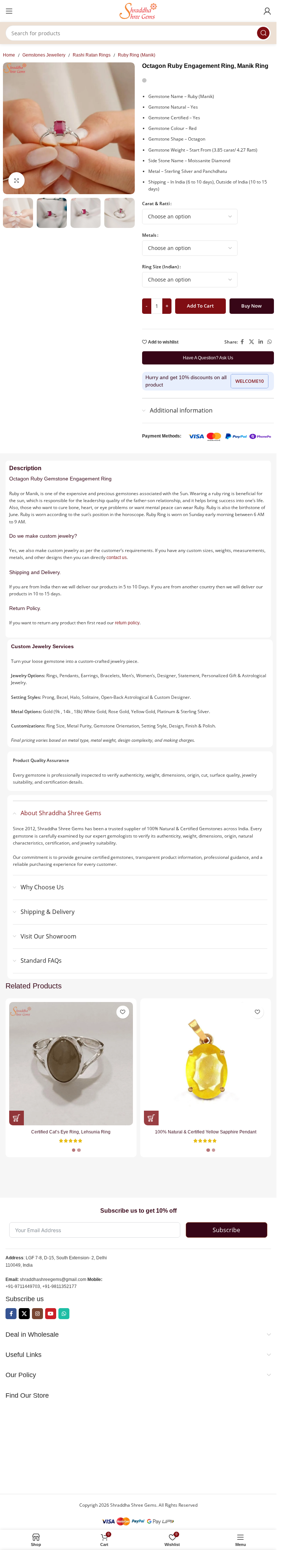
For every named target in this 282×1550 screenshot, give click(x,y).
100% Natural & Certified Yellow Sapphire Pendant (205, 1132)
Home (9, 55)
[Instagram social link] (37, 1313)
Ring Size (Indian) (160, 267)
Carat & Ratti (156, 203)
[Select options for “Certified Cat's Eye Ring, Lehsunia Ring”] (16, 1118)
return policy (127, 622)
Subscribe (226, 1230)
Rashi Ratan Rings (92, 55)
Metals (149, 235)
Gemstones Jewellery (43, 55)
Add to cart (200, 305)
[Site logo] (138, 10)
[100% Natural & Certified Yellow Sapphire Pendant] (206, 1064)
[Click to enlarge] (16, 180)
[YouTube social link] (50, 1313)
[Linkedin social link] (260, 342)
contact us (116, 557)
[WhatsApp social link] (269, 342)
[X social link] (251, 342)
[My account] (267, 11)
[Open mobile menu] (9, 11)
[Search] (263, 33)
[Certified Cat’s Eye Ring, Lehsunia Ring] (71, 1064)
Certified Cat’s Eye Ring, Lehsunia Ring (71, 1132)
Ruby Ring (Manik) (136, 55)
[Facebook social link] (242, 342)
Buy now (251, 305)
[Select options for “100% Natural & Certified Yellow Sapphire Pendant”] (151, 1118)
